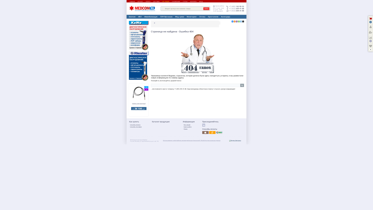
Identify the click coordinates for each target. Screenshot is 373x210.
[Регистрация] (370, 32)
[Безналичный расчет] (212, 132)
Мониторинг (192, 17)
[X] (243, 21)
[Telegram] (241, 21)
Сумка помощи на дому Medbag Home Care (139, 104)
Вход (201, 1)
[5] (138, 115)
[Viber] (237, 21)
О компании (176, 1)
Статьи (185, 1)
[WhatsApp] (239, 21)
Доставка (156, 1)
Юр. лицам (165, 1)
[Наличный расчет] (205, 132)
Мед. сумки (179, 17)
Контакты (193, 1)
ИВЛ (140, 17)
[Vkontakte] (203, 125)
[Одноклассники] (234, 21)
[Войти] (370, 27)
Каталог (140, 1)
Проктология (213, 17)
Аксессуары (225, 17)
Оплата (148, 1)
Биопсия (132, 17)
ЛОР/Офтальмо (166, 17)
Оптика (202, 17)
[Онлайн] (219, 132)
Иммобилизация (150, 17)
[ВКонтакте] (232, 21)
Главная (132, 1)
